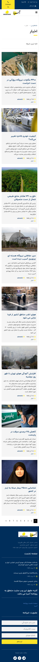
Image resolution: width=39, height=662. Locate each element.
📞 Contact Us (8, 4)
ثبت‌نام (32, 6)
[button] (32, 2)
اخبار (32, 102)
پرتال (13, 653)
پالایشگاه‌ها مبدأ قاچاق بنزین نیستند (25, 573)
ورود (22, 2)
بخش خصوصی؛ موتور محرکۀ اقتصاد (25, 581)
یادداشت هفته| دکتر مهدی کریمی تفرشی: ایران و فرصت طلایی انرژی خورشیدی (21, 563)
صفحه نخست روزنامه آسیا (30, 604)
